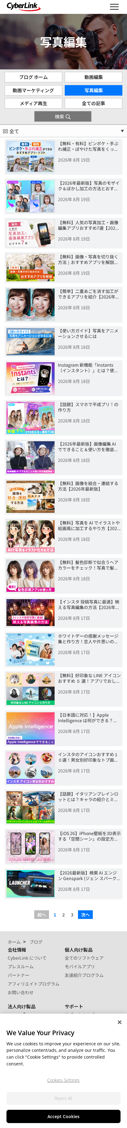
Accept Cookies (63, 1116)
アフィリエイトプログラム (33, 984)
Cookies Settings (63, 1080)
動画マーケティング (33, 90)
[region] (63, 1071)
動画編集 (93, 77)
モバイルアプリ (80, 966)
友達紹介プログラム (84, 975)
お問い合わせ (21, 992)
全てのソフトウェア (84, 958)
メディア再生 (33, 103)
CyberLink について (27, 958)
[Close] (119, 1022)
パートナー (18, 975)
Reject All (63, 1098)
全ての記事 (93, 103)
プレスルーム (21, 966)
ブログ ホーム (33, 77)
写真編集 (93, 90)
